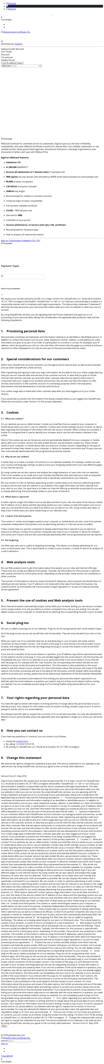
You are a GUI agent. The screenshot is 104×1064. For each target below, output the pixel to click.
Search (4, 1040)
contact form (22, 741)
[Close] (2, 294)
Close (4, 1026)
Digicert (18, 44)
